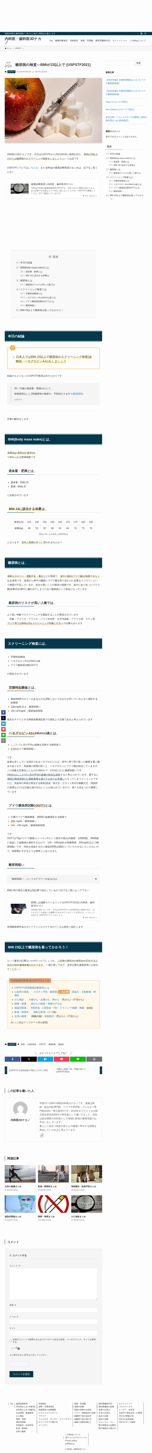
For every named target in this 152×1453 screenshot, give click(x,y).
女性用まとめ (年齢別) (25, 1410)
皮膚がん (45, 999)
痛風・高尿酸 (80, 1404)
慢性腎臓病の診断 (106, 1406)
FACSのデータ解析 (127, 1422)
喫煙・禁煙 (20, 1003)
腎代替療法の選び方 (107, 1428)
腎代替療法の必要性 (107, 1425)
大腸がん (33, 999)
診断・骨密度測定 (46, 1406)
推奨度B (77, 393)
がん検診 (19, 999)
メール (14, 1316)
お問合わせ (70, 1444)
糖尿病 (53, 992)
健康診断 (52, 1044)
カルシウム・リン (106, 1422)
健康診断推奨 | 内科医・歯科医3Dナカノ (52, 184)
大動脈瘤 (86, 992)
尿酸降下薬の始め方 (83, 1416)
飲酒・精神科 (21, 1012)
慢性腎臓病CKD (105, 1404)
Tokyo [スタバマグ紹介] (117, 102)
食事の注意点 (104, 1410)
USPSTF (11, 72)
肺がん (56, 999)
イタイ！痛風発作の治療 (84, 1413)
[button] (12, 1059)
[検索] (145, 33)
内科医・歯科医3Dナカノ (23, 40)
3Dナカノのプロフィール (76, 1437)
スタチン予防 (40, 992)
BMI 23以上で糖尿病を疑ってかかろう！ (41, 310)
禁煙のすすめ (55, 1003)
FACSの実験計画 (126, 1416)
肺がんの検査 (38, 1003)
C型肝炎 (46, 1008)
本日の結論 (26, 262)
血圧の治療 (103, 1416)
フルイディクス (126, 1406)
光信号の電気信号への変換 (130, 1413)
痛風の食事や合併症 (83, 1410)
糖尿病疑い (31, 305)
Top (11, 1404)
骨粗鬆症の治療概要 (47, 1410)
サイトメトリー (125, 1404)
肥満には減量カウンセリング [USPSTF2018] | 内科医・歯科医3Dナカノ (63, 904)
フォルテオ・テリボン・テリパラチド (54, 1419)
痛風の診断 (79, 1406)
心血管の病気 (21, 992)
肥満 (23, 1044)
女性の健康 (20, 1016)
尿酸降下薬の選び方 (83, 1419)
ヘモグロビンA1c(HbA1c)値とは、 (42, 297)
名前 (13, 1305)
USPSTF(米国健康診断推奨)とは (31, 987)
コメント (15, 1265)
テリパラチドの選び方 (48, 1422)
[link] (42, 1135)
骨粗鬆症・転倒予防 (24, 1425)
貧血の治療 (103, 1419)
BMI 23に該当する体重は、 (38, 275)
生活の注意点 (104, 1413)
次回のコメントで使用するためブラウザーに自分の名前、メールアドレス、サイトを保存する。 (54, 1340)
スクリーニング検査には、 (34, 289)
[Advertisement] (76, 16)
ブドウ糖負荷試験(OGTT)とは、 (41, 301)
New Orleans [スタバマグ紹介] (120, 109)
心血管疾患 (31, 1044)
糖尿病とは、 (27, 280)
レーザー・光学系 (126, 1410)
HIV (55, 1008)
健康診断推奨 (22, 1404)
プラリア (42, 1416)
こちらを (33, 167)
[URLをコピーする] (94, 1059)
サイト (13, 1328)
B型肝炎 (35, 1008)
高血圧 (75, 992)
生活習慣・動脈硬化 (24, 1413)
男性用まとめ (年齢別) (25, 1406)
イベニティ (43, 1425)
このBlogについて (72, 1434)
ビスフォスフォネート (48, 1413)
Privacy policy (71, 1440)
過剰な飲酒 (39, 1012)
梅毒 (81, 1008)
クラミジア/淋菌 (68, 1008)
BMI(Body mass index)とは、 (35, 267)
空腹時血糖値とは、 (35, 293)
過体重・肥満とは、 (35, 271)
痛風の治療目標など (83, 1422)
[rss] (141, 33)
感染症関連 (20, 1008)
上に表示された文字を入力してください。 (29, 1355)
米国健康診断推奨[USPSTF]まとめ (30, 980)
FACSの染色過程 (126, 1419)
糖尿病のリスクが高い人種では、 (41, 284)
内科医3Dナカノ (20, 1120)
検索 (138, 63)
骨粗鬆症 (49, 1016)
